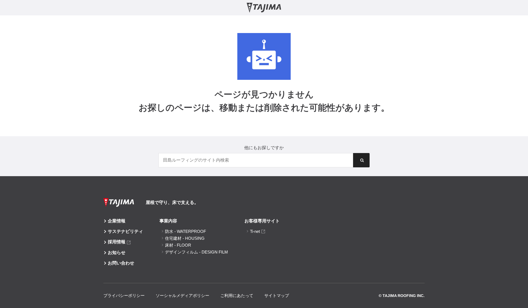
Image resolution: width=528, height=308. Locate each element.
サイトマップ (276, 295)
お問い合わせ (121, 263)
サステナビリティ (125, 231)
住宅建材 (185, 238)
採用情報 (116, 241)
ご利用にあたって (236, 295)
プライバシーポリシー (124, 295)
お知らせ (116, 252)
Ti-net (255, 231)
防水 (185, 231)
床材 (178, 245)
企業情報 (116, 221)
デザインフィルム (196, 252)
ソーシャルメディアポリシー (182, 295)
